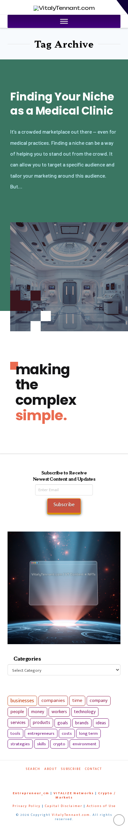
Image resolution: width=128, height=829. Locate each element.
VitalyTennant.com (71, 815)
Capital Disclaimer (63, 806)
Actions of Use (101, 806)
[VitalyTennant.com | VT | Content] (77, 777)
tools (15, 733)
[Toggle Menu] (64, 21)
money (37, 712)
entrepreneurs (41, 733)
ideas (101, 723)
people (17, 712)
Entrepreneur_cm (31, 793)
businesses (22, 700)
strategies (20, 744)
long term (88, 733)
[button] (122, 7)
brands (82, 723)
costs (67, 733)
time (77, 700)
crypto (59, 744)
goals (62, 723)
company (99, 701)
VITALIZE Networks (73, 793)
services (18, 722)
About (50, 769)
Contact (93, 769)
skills (41, 744)
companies (53, 700)
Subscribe (71, 769)
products (41, 722)
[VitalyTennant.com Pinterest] (69, 777)
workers (59, 712)
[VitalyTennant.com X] (61, 777)
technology (85, 711)
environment (84, 744)
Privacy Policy (26, 806)
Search (33, 769)
